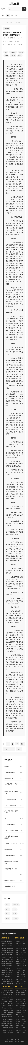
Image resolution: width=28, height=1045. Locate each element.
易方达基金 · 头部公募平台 (7, 994)
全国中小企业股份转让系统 (21, 979)
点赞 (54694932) (9, 749)
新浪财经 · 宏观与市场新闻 (7, 941)
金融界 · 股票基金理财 (7, 963)
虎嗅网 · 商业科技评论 (7, 979)
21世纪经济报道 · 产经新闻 (7, 959)
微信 (7, 743)
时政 (3, 15)
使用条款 (22, 1042)
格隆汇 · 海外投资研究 (7, 974)
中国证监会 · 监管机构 (20, 950)
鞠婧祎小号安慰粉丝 (9, 880)
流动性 (6, 55)
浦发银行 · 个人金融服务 (7, 1032)
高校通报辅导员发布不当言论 (11, 785)
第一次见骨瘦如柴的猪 (10, 799)
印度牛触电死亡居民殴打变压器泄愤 (11, 837)
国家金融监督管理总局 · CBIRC (21, 983)
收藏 (19, 749)
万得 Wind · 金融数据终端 (21, 992)
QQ (17, 744)
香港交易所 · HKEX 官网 (21, 948)
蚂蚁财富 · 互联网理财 (7, 1014)
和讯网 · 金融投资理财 (7, 965)
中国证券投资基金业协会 (21, 957)
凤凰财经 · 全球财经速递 (7, 950)
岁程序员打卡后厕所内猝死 (11, 830)
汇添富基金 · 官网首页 (7, 1001)
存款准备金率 (13, 52)
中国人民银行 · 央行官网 (21, 952)
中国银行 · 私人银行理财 (7, 1030)
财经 (8, 15)
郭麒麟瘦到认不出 (8, 778)
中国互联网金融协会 (20, 954)
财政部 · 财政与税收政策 (21, 1030)
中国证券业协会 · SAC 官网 (21, 959)
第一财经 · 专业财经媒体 (7, 952)
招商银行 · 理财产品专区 (7, 1021)
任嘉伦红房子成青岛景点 (10, 869)
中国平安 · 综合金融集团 (7, 1019)
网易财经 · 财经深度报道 (7, 948)
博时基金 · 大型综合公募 (7, 1005)
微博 (12, 743)
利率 (7, 918)
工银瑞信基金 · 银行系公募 (7, 1010)
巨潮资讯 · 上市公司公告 (21, 990)
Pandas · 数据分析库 (20, 1008)
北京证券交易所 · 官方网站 (21, 946)
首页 (2, 22)
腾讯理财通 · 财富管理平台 (7, 1016)
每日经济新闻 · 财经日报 (7, 961)
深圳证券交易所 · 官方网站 (21, 943)
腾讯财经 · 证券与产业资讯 (7, 946)
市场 (12, 15)
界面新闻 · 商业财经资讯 (7, 957)
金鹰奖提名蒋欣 (8, 849)
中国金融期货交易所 (20, 963)
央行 (6, 52)
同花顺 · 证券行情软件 (20, 994)
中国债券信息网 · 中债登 (21, 981)
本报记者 (19, 38)
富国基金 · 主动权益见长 (7, 1003)
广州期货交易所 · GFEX (21, 972)
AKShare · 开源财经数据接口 (21, 1005)
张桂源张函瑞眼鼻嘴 (9, 772)
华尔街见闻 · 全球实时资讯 (7, 970)
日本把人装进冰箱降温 (10, 805)
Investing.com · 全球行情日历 (21, 1012)
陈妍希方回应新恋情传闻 (10, 843)
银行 (11, 22)
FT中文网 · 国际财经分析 (7, 983)
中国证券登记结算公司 (20, 976)
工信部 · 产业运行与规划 (21, 1032)
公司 (16, 15)
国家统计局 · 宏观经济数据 (21, 1023)
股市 (7, 909)
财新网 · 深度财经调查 (7, 954)
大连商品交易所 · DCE (20, 970)
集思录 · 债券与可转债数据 (21, 1001)
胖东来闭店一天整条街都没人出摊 (11, 812)
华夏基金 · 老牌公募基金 (7, 992)
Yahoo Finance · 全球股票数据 (21, 1014)
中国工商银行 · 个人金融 (7, 1025)
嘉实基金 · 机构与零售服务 (7, 999)
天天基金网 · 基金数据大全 (7, 990)
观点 (20, 15)
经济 (7, 913)
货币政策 (21, 52)
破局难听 (6, 766)
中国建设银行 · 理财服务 (7, 1028)
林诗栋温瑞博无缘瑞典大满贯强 (11, 792)
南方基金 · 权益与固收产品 (7, 997)
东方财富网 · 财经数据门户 (7, 943)
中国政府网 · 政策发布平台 (21, 1025)
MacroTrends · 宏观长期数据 (21, 1016)
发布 (5, 818)
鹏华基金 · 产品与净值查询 (7, 1008)
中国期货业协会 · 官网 (20, 961)
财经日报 (14, 3)
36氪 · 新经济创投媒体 (7, 976)
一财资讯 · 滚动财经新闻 (7, 981)
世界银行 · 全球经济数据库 (21, 1019)
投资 (14, 913)
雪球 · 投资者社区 (6, 968)
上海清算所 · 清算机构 (20, 974)
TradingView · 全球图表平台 (21, 1010)
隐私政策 (17, 1042)
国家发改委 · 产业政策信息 (21, 1028)
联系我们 (11, 1042)
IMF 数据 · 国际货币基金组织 (21, 1021)
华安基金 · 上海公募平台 (7, 1012)
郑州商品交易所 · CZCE (21, 968)
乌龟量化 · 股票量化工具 (21, 1003)
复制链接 (22, 743)
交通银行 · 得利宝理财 (7, 1023)
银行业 (19, 55)
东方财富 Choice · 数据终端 (21, 997)
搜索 (24, 9)
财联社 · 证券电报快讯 (7, 972)
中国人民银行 (9, 38)
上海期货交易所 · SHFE (21, 965)
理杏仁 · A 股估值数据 (20, 999)
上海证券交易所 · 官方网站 (21, 941)
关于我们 (6, 1042)
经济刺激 (13, 55)
